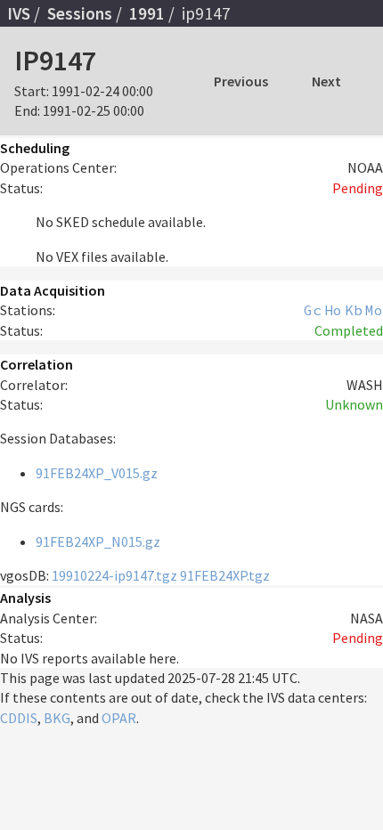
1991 (147, 13)
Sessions (79, 13)
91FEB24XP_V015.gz (97, 473)
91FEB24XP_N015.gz (98, 541)
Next (326, 81)
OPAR (119, 718)
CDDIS (18, 718)
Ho (333, 310)
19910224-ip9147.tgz (114, 575)
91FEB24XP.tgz (225, 575)
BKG (57, 718)
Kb (354, 310)
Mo (374, 310)
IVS (18, 13)
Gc (313, 310)
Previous (241, 81)
